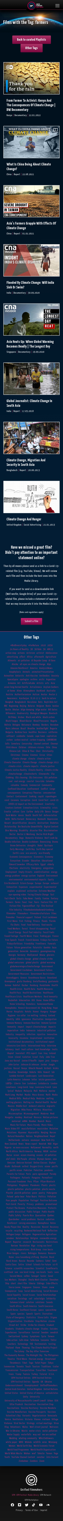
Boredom (54, 725)
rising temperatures (19, 1249)
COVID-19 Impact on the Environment (25, 804)
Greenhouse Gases (37, 978)
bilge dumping (27, 709)
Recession (36, 1227)
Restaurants (39, 1242)
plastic (52, 1185)
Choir (38, 751)
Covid (34, 800)
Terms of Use (31, 1510)
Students (9, 1329)
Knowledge (23, 1072)
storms (51, 1321)
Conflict (44, 789)
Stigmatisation (15, 1321)
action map (11, 653)
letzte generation (47, 1079)
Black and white (33, 717)
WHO (21, 1442)
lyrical (11, 1091)
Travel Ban (41, 1370)
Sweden (44, 1332)
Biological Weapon (38, 713)
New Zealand (11, 1144)
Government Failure (43, 970)
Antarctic (19, 676)
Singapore (27, 1287)
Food (23, 925)
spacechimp (50, 1310)
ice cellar (21, 1015)
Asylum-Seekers (51, 687)
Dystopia (48, 845)
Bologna (16, 725)
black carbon (49, 717)
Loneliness (11, 1087)
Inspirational (36, 1038)
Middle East (21, 1106)
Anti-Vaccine (32, 676)
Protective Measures (37, 1208)
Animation (9, 676)
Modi (52, 1113)
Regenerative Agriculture (45, 1234)
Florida (52, 921)
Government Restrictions (43, 974)
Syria (43, 1336)
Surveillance (24, 1332)
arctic (42, 679)
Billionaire (11, 713)
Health (55, 985)
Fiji (38, 906)
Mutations (12, 1132)
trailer (56, 1366)
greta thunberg (24, 981)
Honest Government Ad (29, 1008)
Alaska (15, 664)
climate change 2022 (49, 762)
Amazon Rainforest (19, 668)
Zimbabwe (23, 1461)
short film (22, 1283)
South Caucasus (45, 1306)
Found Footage (11, 936)
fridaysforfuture (15, 943)
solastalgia (39, 1298)
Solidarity (51, 1298)
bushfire (33, 732)
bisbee (21, 717)
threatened (50, 1359)
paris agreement (40, 1174)
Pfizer (36, 1181)
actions (21, 653)
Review (14, 1245)
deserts (32, 823)
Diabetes (54, 823)
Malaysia (28, 1091)
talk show (24, 1340)
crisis (55, 808)
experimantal (36, 887)
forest (25, 928)
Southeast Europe (28, 1310)
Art (19, 683)
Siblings (41, 1283)
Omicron (11, 1163)
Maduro (18, 1091)
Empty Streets (25, 872)
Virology (31, 1423)
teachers (12, 1344)
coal (11, 781)
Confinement (33, 789)
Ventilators (18, 1419)
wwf (34, 1453)
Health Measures (45, 989)
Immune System (48, 1023)
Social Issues (29, 1295)
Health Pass (15, 993)
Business (42, 732)
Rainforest (12, 1223)
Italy (42, 1057)
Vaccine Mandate (48, 1408)
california (53, 732)
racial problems (28, 1219)
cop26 (41, 796)
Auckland (41, 691)
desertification (19, 823)
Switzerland (14, 1336)
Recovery (54, 1227)
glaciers (50, 955)
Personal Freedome (17, 1181)
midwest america (37, 1106)
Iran (40, 1053)
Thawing (26, 1348)
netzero (25, 1140)
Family (38, 898)
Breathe (31, 728)
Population (24, 1200)
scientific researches (24, 1268)
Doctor (13, 834)
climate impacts (31, 766)
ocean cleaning (28, 1155)
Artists (40, 683)
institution (49, 1038)
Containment (21, 796)
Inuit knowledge (42, 1049)
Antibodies (44, 676)
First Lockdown (50, 917)
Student (50, 1325)
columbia (15, 785)
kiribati (47, 1068)
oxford (25, 1166)
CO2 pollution (50, 777)
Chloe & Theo (28, 751)
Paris (28, 1174)
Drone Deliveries (18, 845)
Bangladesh (20, 702)
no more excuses (21, 1147)
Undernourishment (14, 1385)
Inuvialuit (20, 1053)
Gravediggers (12, 978)
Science (8, 1268)
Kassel (17, 1068)
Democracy (31, 819)
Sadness (40, 1261)
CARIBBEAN (52, 740)
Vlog (7, 1427)
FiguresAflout (28, 906)
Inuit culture (27, 1049)
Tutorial (43, 1374)
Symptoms (35, 1336)
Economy (49, 857)
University (35, 1397)
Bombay (36, 725)
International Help (36, 1046)
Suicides (54, 1329)
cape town (40, 736)
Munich (41, 1121)
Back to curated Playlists (31, 39)
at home (11, 691)
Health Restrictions (32, 993)
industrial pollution (46, 1030)
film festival (47, 906)
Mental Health (42, 1102)
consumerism (49, 793)
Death (28, 815)
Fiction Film (15, 906)
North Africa (12, 1151)
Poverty (21, 1204)
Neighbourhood (41, 1136)
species (21, 1314)
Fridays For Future (49, 940)
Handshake (45, 985)
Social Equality (14, 1295)
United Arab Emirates (15, 1389)
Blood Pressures (41, 721)
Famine (46, 898)
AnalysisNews (46, 668)
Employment (11, 872)
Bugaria (53, 728)
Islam (10, 1057)
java (47, 1061)
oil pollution (50, 1155)
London (54, 1083)
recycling (18, 1230)
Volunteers (15, 1427)
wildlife (37, 1442)
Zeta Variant (52, 1457)
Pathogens (15, 1178)
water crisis (35, 1431)
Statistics (31, 1317)
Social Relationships (46, 1295)
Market (19, 1095)
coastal (30, 781)
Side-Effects (52, 1283)
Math (48, 1095)
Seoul (50, 1276)
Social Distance (50, 1291)
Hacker (25, 985)
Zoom (41, 1461)
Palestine (38, 1170)
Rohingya (32, 1253)
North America (26, 1151)
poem (34, 1193)
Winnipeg (52, 1442)
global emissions (16, 962)
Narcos (53, 1132)
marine (52, 1091)
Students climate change (27, 1329)
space (41, 1310)
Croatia (7, 811)
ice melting (32, 1015)
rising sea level (44, 1245)
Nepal (52, 1136)
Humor (36, 1011)
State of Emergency (15, 1317)
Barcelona (32, 702)
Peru (30, 1181)
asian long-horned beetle (16, 687)
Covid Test (43, 800)
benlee (55, 706)
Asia (53, 683)
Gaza (54, 947)
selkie (27, 1276)
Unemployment (32, 1385)
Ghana (42, 955)
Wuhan (27, 1453)
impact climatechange (36, 1027)
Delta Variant (18, 819)
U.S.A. (51, 1374)
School (29, 1264)
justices (8, 1068)
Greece (24, 978)
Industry (10, 1034)
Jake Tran (50, 1057)
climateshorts (30, 774)
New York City (48, 1140)
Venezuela (52, 1415)
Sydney (24, 1336)
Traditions (46, 1366)
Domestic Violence (34, 838)
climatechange (15, 774)
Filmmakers (23, 913)
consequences (14, 793)
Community (47, 785)
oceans (40, 1155)
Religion (34, 1238)
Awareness (12, 698)
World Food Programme (18, 1450)
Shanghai (22, 1280)
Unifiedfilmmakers (49, 1385)
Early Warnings (17, 849)
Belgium (40, 706)
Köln (40, 1072)
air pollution (24, 660)
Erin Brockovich (11, 883)
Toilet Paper (40, 1363)
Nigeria (8, 1147)
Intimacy (9, 1049)
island (18, 1057)
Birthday (12, 717)
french (21, 940)
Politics (42, 1196)
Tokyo (50, 1363)
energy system (28, 876)
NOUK (45, 1151)
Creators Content (13, 808)
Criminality (45, 808)
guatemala (53, 981)
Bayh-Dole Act (51, 702)
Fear (31, 902)
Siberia (32, 1283)
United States (11, 1393)
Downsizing (45, 842)
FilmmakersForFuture (40, 913)
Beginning (13, 706)
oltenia (32, 1159)
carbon (9, 740)
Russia (22, 1261)
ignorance (26, 1019)
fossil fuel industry (32, 932)
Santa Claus (11, 1264)
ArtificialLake (28, 683)
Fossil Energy (15, 932)
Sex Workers (11, 1280)
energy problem (12, 876)
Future (10, 947)
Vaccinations (13, 1408)
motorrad (16, 1121)
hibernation (24, 1000)
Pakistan (28, 1170)
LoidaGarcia (43, 1083)
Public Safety (15, 1215)
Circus (42, 755)
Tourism (36, 1366)
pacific (55, 1166)
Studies (44, 1329)
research (27, 1242)
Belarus (31, 706)
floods (45, 921)
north (55, 1147)
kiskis (56, 1068)
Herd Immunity (51, 996)
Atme (19, 691)
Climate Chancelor (12, 762)
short (13, 1283)
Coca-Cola (40, 781)
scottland (8, 1272)
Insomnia (24, 1038)
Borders (45, 725)
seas (56, 1272)
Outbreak (16, 1166)
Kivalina (12, 1072)
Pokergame (52, 1193)
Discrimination (51, 830)
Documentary (11, 838)
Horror (10, 1011)
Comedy (24, 785)
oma (55, 1159)
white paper (11, 1442)
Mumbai (32, 1121)
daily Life (39, 811)
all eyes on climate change (32, 664)
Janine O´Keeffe (29, 1061)
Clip (53, 774)
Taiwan (51, 1336)
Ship (7, 1283)
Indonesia (31, 1030)
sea (16, 1272)
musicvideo (42, 1128)
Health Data (29, 989)
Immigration (51, 1019)
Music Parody (33, 1125)
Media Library (33, 1495)
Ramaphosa (43, 1223)
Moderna (45, 1113)
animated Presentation (43, 672)
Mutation (54, 1128)
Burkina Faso (21, 732)
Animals (26, 672)
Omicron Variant (24, 1163)
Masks (28, 1095)
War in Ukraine (13, 1431)
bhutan (16, 709)
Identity (10, 1019)
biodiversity (23, 713)
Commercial (35, 785)
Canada (30, 736)
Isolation (26, 1057)
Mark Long (10, 1095)
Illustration (37, 1019)
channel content (41, 744)
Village (55, 1419)
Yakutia (41, 1453)
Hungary (44, 1011)
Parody (53, 1174)
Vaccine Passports (37, 1412)
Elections (14, 868)
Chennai (54, 744)
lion (24, 1083)
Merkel (54, 1102)
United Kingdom (34, 1389)
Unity (25, 1397)
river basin (48, 1249)
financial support (24, 917)
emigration (48, 868)
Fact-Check (10, 898)
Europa (38, 883)
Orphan (52, 1163)
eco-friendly (44, 853)
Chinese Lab (15, 751)
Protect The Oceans (16, 1208)
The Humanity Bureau (14, 1355)
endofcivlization (41, 872)
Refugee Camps (13, 1234)
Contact (10, 796)
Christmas (15, 755)
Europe (46, 883)
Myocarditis (33, 1132)
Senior (43, 1276)
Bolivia (8, 725)
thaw (17, 1348)
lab (53, 1072)
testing (52, 1344)
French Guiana (32, 940)
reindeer (10, 1238)
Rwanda (30, 1261)
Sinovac (36, 1287)
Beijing (23, 706)
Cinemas (34, 755)
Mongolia (9, 1117)
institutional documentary (21, 1042)
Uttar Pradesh (16, 1404)
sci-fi (55, 1264)
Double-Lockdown (30, 842)
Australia (51, 691)
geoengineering (48, 951)
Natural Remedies (16, 1136)
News (21, 1144)
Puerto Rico (28, 1215)
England (41, 876)
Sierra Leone (15, 1287)
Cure (23, 811)
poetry (42, 1193)
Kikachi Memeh (36, 1068)
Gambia (47, 947)
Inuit (17, 1049)
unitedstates (52, 1393)
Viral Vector (19, 1423)
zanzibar (41, 1457)
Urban (50, 1400)
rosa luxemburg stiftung (27, 1257)
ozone (47, 1166)
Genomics (34, 951)
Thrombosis (15, 1363)
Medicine (41, 1098)
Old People (22, 1159)
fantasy (54, 898)
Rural (51, 1257)
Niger (55, 1144)
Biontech (53, 713)
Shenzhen (53, 1280)
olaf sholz (11, 1159)
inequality (20, 1034)
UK (42, 1382)
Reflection (53, 1230)
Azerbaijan (24, 698)
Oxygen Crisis (36, 1166)
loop (32, 1087)
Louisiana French (43, 1087)
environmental (16, 879)
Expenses (23, 887)
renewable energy (48, 1238)
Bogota (54, 721)
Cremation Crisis (31, 808)
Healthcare (48, 993)
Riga (33, 1245)
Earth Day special (45, 849)
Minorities (47, 1110)
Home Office (49, 1000)
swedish (54, 1332)
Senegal (35, 1276)
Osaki (7, 1166)
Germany (21, 955)
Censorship (27, 744)
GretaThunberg (40, 981)
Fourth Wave (26, 936)
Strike (23, 1325)
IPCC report (31, 1053)
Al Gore (52, 660)
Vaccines (52, 1412)
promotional (51, 1204)
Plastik (9, 1193)
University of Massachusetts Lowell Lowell (25, 1400)
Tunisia (26, 1374)
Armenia (12, 683)
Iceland (51, 1015)
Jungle (52, 1064)
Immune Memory (14, 1023)
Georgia (12, 955)
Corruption (25, 800)
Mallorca (43, 1091)
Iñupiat (10, 1053)
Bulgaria (9, 732)
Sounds (49, 1302)
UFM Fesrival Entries (21, 1378)
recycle (9, 1230)
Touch (28, 1366)
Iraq (45, 1053)
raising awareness (28, 1223)
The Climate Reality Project (44, 1348)
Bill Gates (53, 709)
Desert (8, 823)
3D (31, 649)
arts (47, 683)
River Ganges (13, 1253)
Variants (26, 1415)
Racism (40, 1219)
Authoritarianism (23, 694)
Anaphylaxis (15, 672)
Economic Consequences (21, 857)
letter (34, 1079)
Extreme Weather (47, 891)
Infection (31, 1034)
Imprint (43, 1510)
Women (12, 1446)
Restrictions (52, 1242)
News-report (31, 1144)
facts (18, 898)
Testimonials (41, 1344)
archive (34, 679)
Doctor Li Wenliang (26, 834)
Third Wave (21, 1359)
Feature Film (47, 902)
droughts (31, 845)
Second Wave (16, 1276)
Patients (26, 1178)
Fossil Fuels (48, 932)
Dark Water (11, 815)
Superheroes (11, 1332)
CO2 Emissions (36, 777)
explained (21, 891)
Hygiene (12, 1015)
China (54, 747)
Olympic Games (44, 1159)
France (55, 936)
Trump (18, 1374)
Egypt (43, 864)
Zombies (34, 1461)
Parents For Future (16, 1174)
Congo (52, 789)
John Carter (13, 1064)
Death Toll (37, 815)
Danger (55, 811)
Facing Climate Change (38, 894)
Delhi (7, 819)
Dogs (21, 838)
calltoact (10, 736)
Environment (52, 876)
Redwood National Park (35, 1230)
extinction (32, 891)
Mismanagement (31, 1113)
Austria (9, 694)
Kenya (24, 1068)
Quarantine (40, 1215)
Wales (25, 1427)
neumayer (35, 1140)
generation (13, 951)
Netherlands (14, 1140)
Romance (42, 1253)
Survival (36, 1332)
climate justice (47, 766)
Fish (21, 921)
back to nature (49, 698)
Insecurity (13, 1038)
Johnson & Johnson (30, 1064)
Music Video (47, 1125)
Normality (47, 1147)
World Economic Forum (44, 1446)
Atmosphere (29, 691)
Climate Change (30, 762)
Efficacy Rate (32, 864)
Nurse (9, 1155)
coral (7, 800)
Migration (15, 1110)
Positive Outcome (48, 1200)
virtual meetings (44, 1423)
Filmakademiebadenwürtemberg (39, 910)
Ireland (52, 1053)
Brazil (23, 728)
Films (54, 913)
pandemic (48, 1170)
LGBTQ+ (9, 1083)
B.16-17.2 (35, 698)
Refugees (26, 1234)
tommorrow (9, 1366)
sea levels (41, 1272)
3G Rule (38, 649)
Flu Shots (15, 925)
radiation (50, 1219)
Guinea (8, 985)
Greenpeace (10, 981)
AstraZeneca (36, 687)
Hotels (28, 1011)
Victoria (29, 1419)
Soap (20, 1291)
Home (39, 1000)
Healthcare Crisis (13, 996)
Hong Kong (47, 1008)
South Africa (15, 1306)
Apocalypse (12, 679)
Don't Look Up (51, 838)
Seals (50, 1272)
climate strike (51, 770)
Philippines (12, 1185)
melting (50, 1098)
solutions (40, 1302)
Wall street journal (39, 1427)
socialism (11, 1298)
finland (37, 917)
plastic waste (48, 1189)
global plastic (32, 962)
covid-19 (54, 800)
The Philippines (51, 1355)
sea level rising (27, 1272)
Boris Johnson (12, 728)
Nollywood (36, 1147)
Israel (35, 1057)
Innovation (52, 1034)
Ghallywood (32, 955)
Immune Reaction (32, 1023)
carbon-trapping (37, 740)
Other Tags (31, 48)
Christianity (48, 751)
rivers (23, 1253)
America (34, 668)
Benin (48, 706)
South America (30, 1306)
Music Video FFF (12, 1128)
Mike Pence (26, 1110)
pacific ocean (16, 1170)
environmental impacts (35, 879)
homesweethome (45, 1004)
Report (8, 1242)
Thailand (10, 1348)
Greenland (52, 978)
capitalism (52, 736)
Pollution (51, 1196)
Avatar (44, 694)
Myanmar (22, 1132)
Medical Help (29, 1098)
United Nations (51, 1389)
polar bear (20, 1196)
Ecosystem (15, 861)
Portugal (35, 1200)
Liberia (17, 1083)
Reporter (17, 1242)
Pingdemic (24, 1185)
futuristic (37, 947)
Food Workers (14, 928)
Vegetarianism (39, 1415)
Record (45, 1227)
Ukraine (48, 1382)
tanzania (45, 1340)
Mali (36, 1091)
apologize (24, 679)
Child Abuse (11, 747)
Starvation (47, 1314)
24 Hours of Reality (19, 649)
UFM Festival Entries (21, 1382)
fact (52, 894)
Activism (30, 653)
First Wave (12, 921)
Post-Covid (11, 1204)
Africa (30, 657)
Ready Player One (13, 1227)
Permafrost (47, 1178)
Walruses (54, 1427)
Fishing (28, 921)
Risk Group (36, 1249)
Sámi (54, 1261)
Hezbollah (12, 1000)
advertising (12, 657)
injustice (41, 1034)
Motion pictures (50, 1117)
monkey (18, 1117)
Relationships (22, 1238)
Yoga (56, 1453)
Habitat (16, 985)
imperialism (12, 1030)
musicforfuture (28, 1128)
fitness (36, 921)
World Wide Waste (13, 1453)
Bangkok (9, 702)
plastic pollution (16, 1189)
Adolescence (52, 653)
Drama (55, 842)
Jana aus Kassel (12, 1061)
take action (11, 1340)
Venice (8, 1419)
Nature (29, 1136)
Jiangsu (54, 1061)
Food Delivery (33, 925)
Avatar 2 (53, 694)
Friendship (29, 943)
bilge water (41, 709)
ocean (16, 1155)
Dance (48, 811)
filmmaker (11, 913)
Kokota (33, 1072)
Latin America (14, 1079)
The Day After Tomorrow (37, 1351)
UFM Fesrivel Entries (42, 1378)
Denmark (42, 819)
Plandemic (35, 1185)
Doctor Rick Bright (45, 834)
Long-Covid (23, 1087)
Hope (55, 1008)
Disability (23, 830)
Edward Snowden (17, 864)
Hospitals (18, 1011)
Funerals (52, 943)
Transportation (27, 1370)
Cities (49, 755)
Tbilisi (54, 1340)
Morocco (38, 1117)
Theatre (11, 1359)
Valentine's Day (13, 1415)
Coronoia (15, 800)
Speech (29, 1314)
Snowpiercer (11, 1291)
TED (31, 1344)
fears (36, 902)
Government (47, 966)
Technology (23, 1344)
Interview (51, 1046)
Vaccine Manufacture (17, 1412)
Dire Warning (11, 830)
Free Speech (11, 940)
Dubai (40, 845)
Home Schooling (17, 1004)
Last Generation (46, 1076)
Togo (31, 1363)
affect (22, 657)
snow (51, 1287)
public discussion (17, 1212)
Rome (11, 1257)
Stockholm (29, 1321)
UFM (13, 1495)
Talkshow (34, 1340)
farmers (9, 902)
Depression (52, 819)
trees (11, 1374)
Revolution (25, 1245)
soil (30, 1298)
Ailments (12, 660)
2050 (50, 645)
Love (55, 1087)
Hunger (53, 1011)
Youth (7, 1457)
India (22, 1030)
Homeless (31, 1004)
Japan (41, 1061)
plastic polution (32, 1189)
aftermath (39, 657)
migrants (51, 1106)
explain (11, 891)
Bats (40, 702)
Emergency (37, 868)
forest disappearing (39, 928)
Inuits (55, 1049)
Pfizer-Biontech (48, 1181)
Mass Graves (38, 1095)
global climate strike (43, 959)
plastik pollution (23, 1193)
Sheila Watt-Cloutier (38, 1280)
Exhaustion (12, 887)
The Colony (19, 1351)
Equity (51, 879)
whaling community (28, 1438)
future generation (22, 947)
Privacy (30, 1204)
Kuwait (46, 1072)
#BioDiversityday (18, 645)
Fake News (28, 898)
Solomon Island (17, 1302)
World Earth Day (24, 1446)
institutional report (45, 1042)
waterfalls (26, 1434)
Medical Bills (15, 1098)
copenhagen (51, 796)
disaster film (36, 830)
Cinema (25, 755)
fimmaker (10, 917)
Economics (39, 857)
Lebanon (26, 1079)
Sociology (22, 1298)
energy (54, 872)
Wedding (13, 1438)
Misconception (15, 1113)
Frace (35, 936)
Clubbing (10, 777)
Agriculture (51, 657)
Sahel (48, 1261)
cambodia (20, 736)
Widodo (28, 1442)
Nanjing (44, 1132)
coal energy (19, 781)
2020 (43, 645)
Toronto (20, 1366)
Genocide (24, 951)
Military (37, 1110)
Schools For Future (42, 1264)
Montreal (28, 1117)
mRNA (24, 1121)
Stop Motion (41, 1321)
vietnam (46, 1419)
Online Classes (40, 1163)
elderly (50, 864)
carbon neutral (21, 740)
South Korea (12, 1310)
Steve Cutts (43, 1317)
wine (44, 1442)
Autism (36, 694)
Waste (24, 1431)
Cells (7, 744)
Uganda (35, 1382)
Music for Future (18, 1125)
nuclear (53, 1151)
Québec (50, 1215)
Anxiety (55, 676)
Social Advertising (33, 1291)
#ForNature (33, 645)
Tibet (24, 1363)
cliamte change (19, 759)
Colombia (50, 781)
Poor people (11, 1200)
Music (48, 1121)
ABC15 (50, 649)
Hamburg (34, 985)
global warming (48, 962)
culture (16, 811)
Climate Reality (36, 770)
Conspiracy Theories (32, 793)
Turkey (35, 1374)
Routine (44, 1257)
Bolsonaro (26, 725)
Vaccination (30, 1404)
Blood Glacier (26, 721)
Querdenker (14, 1219)
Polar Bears (31, 1196)
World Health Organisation (43, 1450)
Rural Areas (11, 1261)
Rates (53, 1223)
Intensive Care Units (16, 1046)
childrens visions (36, 747)
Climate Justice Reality (16, 770)
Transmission (11, 1370)
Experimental (50, 887)
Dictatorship (10, 826)
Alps (49, 664)
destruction (43, 823)
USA (56, 1400)
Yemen (49, 1453)
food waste (47, 925)
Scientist (40, 1268)
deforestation (50, 815)
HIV (33, 1000)
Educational (47, 861)
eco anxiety (31, 853)
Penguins (36, 1178)
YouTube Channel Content (23, 1457)
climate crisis (15, 766)
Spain (13, 1314)
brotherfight (42, 728)
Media (55, 1095)
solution (30, 1302)
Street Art (14, 1325)
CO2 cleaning (21, 777)
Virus (56, 1423)
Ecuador (25, 861)
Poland (10, 1196)
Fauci (24, 902)
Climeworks (44, 774)
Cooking (32, 796)
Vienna (37, 1419)
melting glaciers (14, 1102)
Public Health (48, 1212)
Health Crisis (16, 989)
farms (18, 902)
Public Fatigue (33, 1212)
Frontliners (41, 943)
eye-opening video (17, 894)
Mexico (11, 1106)
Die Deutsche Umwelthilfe (30, 826)
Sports (37, 1314)
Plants (45, 1185)
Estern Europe (26, 883)
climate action (44, 759)
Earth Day (30, 849)
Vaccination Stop (45, 1404)
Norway (38, 1151)
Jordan (44, 1064)
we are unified (49, 1434)
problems (39, 1204)
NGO (50, 1144)
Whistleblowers (46, 1438)
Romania (52, 1253)
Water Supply (13, 1434)
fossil (53, 928)
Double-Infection (13, 842)
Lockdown (32, 1083)
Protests (52, 1208)
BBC (5, 706)
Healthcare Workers (32, 996)
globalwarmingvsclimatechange (25, 966)
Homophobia (11, 1008)
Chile (48, 747)
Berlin (8, 709)
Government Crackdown (21, 970)
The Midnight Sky (34, 1355)
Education (35, 861)
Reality (26, 1227)
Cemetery (15, 744)
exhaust (55, 883)
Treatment (52, 1370)
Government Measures (18, 974)
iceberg (43, 1015)
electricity (25, 868)
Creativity (50, 804)
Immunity (11, 1027)
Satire (21, 1264)
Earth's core (18, 853)
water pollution (49, 1431)
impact (21, 1027)
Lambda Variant (16, 1076)
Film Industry (15, 910)
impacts (52, 1027)
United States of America (32, 1393)
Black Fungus (12, 721)
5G (44, 649)
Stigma (53, 1317)
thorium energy (36, 1359)
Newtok (42, 1144)
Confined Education (17, 789)
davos (21, 815)
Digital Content (51, 826)
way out (37, 1434)
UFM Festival (21, 1495)
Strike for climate (36, 1325)
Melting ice (28, 1102)
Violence (8, 1423)
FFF (55, 902)
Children (22, 747)
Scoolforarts (52, 1268)
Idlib (18, 1019)
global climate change (20, 959)
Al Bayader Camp (39, 660)
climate (31, 759)
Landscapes (31, 1076)
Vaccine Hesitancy (29, 1408)
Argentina (51, 679)
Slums (45, 1287)
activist (40, 653)
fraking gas (45, 936)
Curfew (30, 811)
